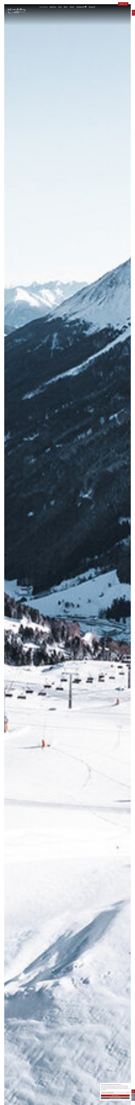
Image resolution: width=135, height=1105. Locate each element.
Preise (60, 7)
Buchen (121, 4)
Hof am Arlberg (43, 7)
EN (133, 14)
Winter (66, 7)
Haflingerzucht (80, 7)
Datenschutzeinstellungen (107, 1092)
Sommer (72, 7)
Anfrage (91, 7)
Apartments (53, 7)
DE (133, 11)
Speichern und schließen (115, 1098)
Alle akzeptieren (115, 1095)
